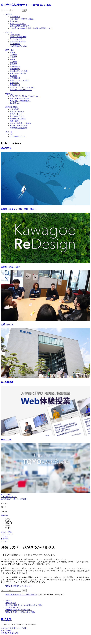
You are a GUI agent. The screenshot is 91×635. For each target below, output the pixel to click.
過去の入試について (18, 24)
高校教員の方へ (18, 610)
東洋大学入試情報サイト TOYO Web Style (26, 4)
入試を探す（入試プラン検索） (22, 19)
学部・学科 (9, 50)
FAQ (11, 134)
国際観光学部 (15, 66)
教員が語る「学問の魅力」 (20, 101)
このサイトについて (13, 607)
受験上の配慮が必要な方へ (20, 26)
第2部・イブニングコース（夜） (23, 87)
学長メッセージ (16, 114)
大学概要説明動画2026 (19, 128)
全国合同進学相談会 (18, 41)
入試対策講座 (15, 44)
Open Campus (15, 35)
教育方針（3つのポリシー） (21, 90)
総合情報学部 (15, 78)
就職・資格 (14, 121)
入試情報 (8, 14)
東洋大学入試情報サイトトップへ (18, 586)
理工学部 (13, 76)
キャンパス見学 (16, 39)
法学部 (12, 59)
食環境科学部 (15, 85)
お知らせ (8, 600)
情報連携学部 (15, 69)
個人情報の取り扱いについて (24, 605)
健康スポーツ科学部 (18, 73)
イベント (8, 32)
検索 (24, 10)
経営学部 (13, 57)
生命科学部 (14, 83)
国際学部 (13, 64)
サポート (8, 132)
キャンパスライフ (17, 116)
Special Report (15, 103)
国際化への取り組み (18, 119)
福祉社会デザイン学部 (19, 71)
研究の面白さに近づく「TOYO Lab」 (24, 96)
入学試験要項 (15, 17)
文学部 (12, 52)
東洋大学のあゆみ (17, 112)
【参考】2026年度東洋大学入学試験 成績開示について (31, 28)
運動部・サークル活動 (19, 125)
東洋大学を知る (11, 107)
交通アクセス (10, 603)
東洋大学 (6, 619)
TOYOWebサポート (17, 136)
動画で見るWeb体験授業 (19, 98)
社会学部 (13, 62)
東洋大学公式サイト (20, 612)
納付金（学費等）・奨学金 (20, 123)
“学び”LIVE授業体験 (18, 37)
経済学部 (13, 55)
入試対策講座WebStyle (18, 46)
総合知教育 (14, 109)
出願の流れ (14, 21)
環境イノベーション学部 (19, 80)
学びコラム (9, 94)
